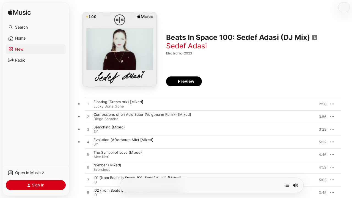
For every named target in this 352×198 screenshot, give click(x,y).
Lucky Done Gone (109, 106)
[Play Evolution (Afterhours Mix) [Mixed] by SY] (88, 142)
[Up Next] (287, 185)
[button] (35, 27)
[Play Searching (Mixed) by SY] (88, 129)
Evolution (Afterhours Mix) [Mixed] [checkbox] (123, 140)
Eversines (102, 169)
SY (96, 131)
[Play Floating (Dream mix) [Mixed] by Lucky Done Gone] (88, 104)
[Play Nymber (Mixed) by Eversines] (88, 167)
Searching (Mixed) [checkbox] (109, 127)
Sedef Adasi (186, 46)
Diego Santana (106, 119)
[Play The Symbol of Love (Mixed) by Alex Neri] (88, 154)
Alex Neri (101, 157)
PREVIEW (320, 104)
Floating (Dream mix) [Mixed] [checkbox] (118, 102)
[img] (19, 12)
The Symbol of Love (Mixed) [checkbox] (118, 152)
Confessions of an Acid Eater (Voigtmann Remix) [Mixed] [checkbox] (142, 114)
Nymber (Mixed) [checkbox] (107, 165)
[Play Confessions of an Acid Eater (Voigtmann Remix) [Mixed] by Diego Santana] (88, 116)
